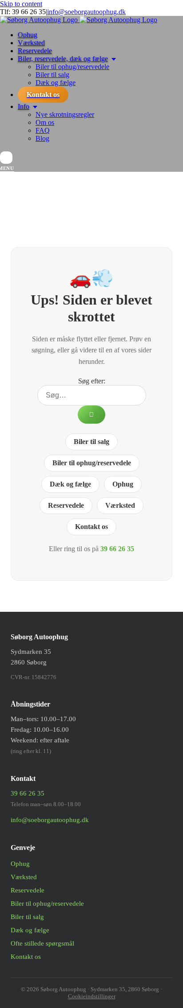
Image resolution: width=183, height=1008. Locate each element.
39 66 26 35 (29, 11)
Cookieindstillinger (91, 996)
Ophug (122, 484)
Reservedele (66, 505)
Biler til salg (91, 441)
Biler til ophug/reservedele (91, 463)
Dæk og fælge (70, 484)
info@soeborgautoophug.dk (86, 11)
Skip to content (21, 4)
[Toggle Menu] (6, 157)
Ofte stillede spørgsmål (42, 943)
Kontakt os (91, 526)
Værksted (120, 505)
